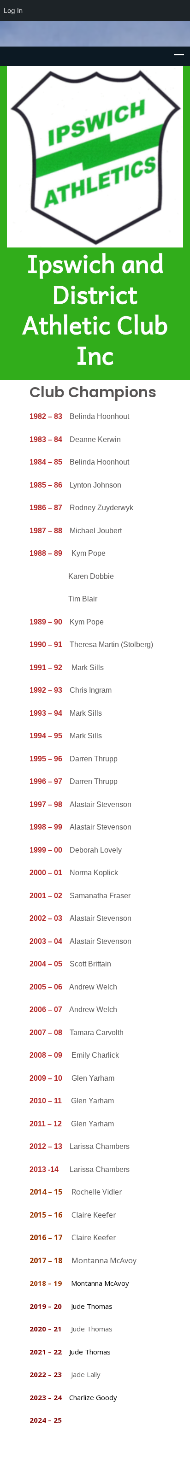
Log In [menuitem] (13, 10)
